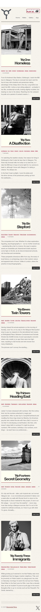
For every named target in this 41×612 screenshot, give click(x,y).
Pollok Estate (23, 234)
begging (3, 70)
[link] (33, 11)
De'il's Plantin (4, 234)
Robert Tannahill (32, 566)
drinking (14, 70)
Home (18, 17)
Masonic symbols (25, 320)
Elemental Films (11, 607)
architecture (4, 151)
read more (36, 98)
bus (7, 70)
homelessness (20, 70)
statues (26, 70)
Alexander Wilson (5, 566)
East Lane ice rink (14, 566)
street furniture (32, 70)
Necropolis (33, 320)
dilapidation (7, 404)
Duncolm (10, 234)
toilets (36, 151)
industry (16, 151)
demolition (7, 320)
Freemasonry (14, 404)
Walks (24, 17)
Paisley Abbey (23, 566)
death (10, 70)
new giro (21, 151)
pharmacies (27, 151)
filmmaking (7, 486)
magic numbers (22, 404)
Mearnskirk (16, 234)
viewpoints (28, 486)
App (37, 17)
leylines (12, 486)
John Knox (17, 320)
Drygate (12, 320)
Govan (12, 151)
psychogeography (31, 234)
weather (33, 486)
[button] (6, 14)
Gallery (31, 17)
